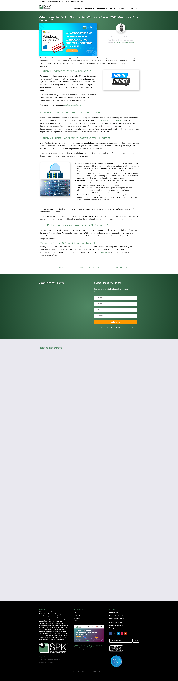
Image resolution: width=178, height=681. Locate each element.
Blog (75, 612)
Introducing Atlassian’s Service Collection (58, 321)
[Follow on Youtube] (125, 633)
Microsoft (131, 42)
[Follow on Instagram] (122, 633)
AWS (115, 42)
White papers (78, 621)
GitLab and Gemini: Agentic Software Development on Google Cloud (88, 646)
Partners (113, 8)
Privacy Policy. (131, 327)
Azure (118, 42)
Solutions (88, 8)
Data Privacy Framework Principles (49, 659)
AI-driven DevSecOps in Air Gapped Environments (62, 497)
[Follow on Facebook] (110, 633)
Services (77, 8)
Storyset (55, 657)
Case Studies (78, 615)
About (121, 8)
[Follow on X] (114, 633)
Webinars (77, 618)
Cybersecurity (124, 42)
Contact (130, 8)
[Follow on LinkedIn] (118, 633)
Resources (101, 8)
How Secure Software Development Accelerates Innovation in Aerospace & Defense (76, 419)
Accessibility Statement (46, 662)
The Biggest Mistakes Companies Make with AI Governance (66, 576)
